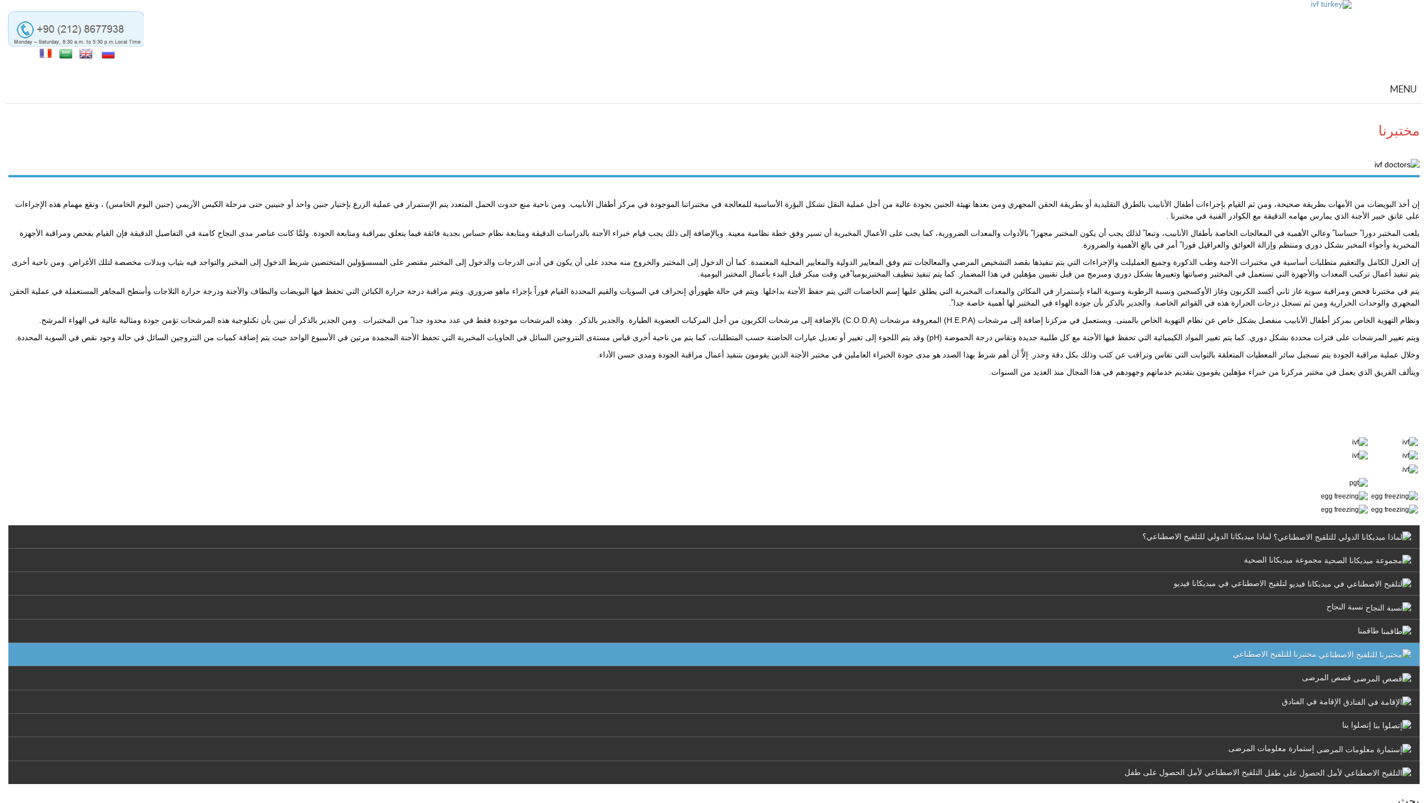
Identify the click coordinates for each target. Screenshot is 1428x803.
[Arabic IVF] (66, 53)
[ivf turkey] (1331, 4)
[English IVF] (86, 53)
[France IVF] (45, 53)
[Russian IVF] (108, 53)
